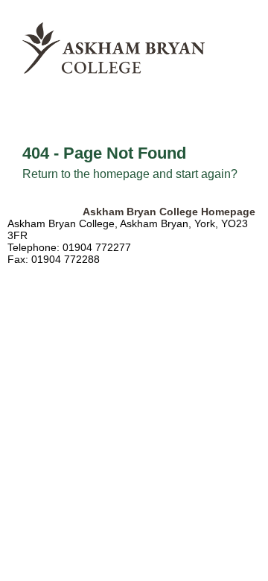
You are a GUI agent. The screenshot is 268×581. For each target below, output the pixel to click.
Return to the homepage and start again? (129, 174)
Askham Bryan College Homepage (169, 212)
